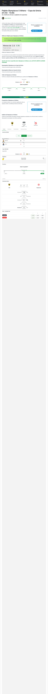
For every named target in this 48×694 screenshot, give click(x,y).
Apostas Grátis (26, 4)
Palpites (19, 3)
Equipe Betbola (8, 18)
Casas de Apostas (4, 3)
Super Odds (32, 4)
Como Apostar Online (12, 3)
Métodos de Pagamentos (40, 3)
